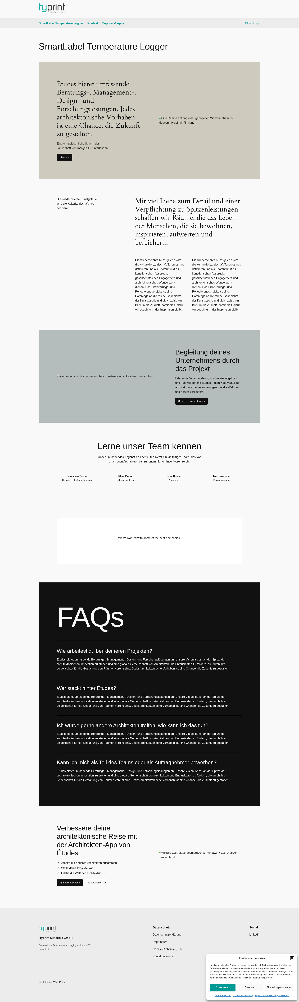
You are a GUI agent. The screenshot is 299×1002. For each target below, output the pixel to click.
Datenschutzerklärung (243, 995)
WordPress (59, 982)
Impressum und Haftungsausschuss (272, 995)
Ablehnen (250, 987)
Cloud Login (252, 23)
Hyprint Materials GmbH (56, 938)
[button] (292, 958)
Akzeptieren (222, 987)
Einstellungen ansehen (279, 987)
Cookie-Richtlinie (223, 995)
